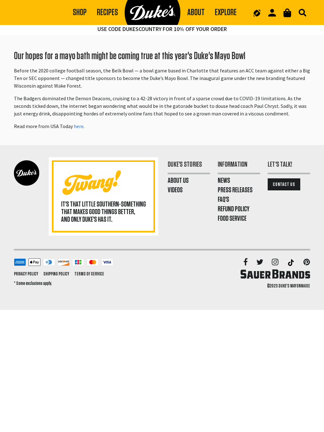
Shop (80, 12)
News (224, 180)
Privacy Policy (26, 273)
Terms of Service (89, 273)
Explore (226, 12)
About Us (178, 180)
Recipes (107, 12)
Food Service (232, 218)
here (79, 126)
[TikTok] (291, 262)
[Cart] (287, 13)
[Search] (302, 12)
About (196, 12)
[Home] (152, 12)
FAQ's (223, 199)
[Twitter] (260, 262)
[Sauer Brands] (275, 274)
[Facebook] (246, 262)
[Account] (272, 13)
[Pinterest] (306, 262)
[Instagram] (275, 262)
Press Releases (235, 190)
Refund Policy (233, 209)
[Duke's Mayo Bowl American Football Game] (257, 13)
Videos (175, 190)
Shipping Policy (56, 273)
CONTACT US (284, 184)
